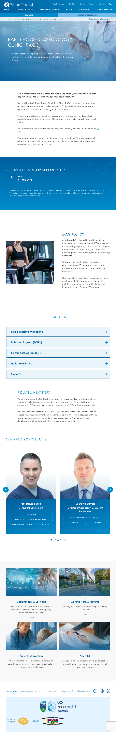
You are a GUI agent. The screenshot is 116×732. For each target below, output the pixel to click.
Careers (91, 4)
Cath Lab (45, 524)
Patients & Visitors (25, 10)
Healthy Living (58, 4)
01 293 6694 (25, 180)
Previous (6, 490)
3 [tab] (58, 540)
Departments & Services (49, 10)
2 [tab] (55, 540)
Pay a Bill (29, 15)
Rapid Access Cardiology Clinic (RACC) (31, 519)
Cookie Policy (52, 691)
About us (71, 4)
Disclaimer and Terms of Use (32, 691)
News (82, 4)
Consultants (83, 10)
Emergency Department (87, 15)
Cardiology (31, 514)
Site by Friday (66, 691)
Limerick (68, 10)
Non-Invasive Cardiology (22, 524)
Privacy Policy (12, 691)
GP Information (104, 10)
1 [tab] (51, 540)
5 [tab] (65, 540)
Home (6, 10)
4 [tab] (61, 540)
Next (110, 490)
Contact (102, 4)
